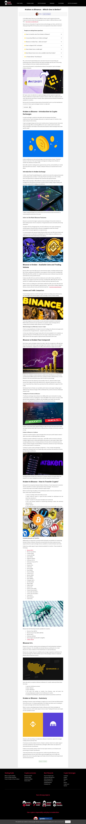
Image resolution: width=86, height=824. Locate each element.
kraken (45, 761)
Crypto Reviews (42, 3)
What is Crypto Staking (10, 775)
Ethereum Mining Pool (49, 777)
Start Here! (20, 3)
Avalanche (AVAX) (28, 779)
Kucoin (65, 782)
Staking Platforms (48, 780)
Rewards (52, 3)
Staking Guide (30, 3)
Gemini (65, 785)
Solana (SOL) (27, 780)
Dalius (40, 14)
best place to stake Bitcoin (32, 21)
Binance (65, 779)
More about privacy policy (58, 821)
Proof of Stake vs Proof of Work (12, 779)
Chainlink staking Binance (55, 287)
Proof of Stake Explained (10, 777)
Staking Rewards (48, 782)
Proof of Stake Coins (48, 775)
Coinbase (66, 775)
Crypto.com (66, 784)
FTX (64, 780)
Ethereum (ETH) (28, 775)
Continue (68, 821)
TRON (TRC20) (30, 639)
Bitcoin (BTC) (30, 550)
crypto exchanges (46, 14)
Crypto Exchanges (72, 3)
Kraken (65, 777)
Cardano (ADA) (27, 777)
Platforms (61, 3)
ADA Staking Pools (48, 779)
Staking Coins (47, 784)
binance (40, 761)
